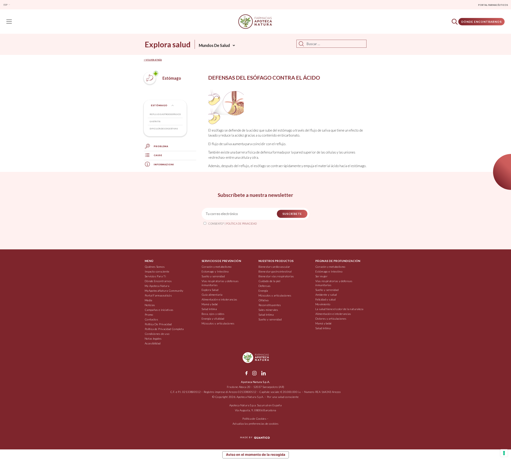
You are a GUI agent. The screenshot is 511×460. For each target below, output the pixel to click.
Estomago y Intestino (215, 271)
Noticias (150, 305)
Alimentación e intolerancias (219, 299)
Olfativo (263, 300)
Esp (6, 4)
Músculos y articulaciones (218, 323)
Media (148, 300)
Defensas (264, 286)
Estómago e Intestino (329, 271)
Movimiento (323, 304)
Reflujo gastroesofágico (165, 114)
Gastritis (155, 121)
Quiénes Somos (155, 266)
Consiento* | (232, 223)
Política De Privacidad (158, 324)
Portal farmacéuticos (493, 5)
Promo (149, 314)
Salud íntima (209, 309)
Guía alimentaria (212, 294)
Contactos (151, 319)
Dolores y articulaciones (330, 318)
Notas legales (153, 338)
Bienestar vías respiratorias (276, 276)
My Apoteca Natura (157, 286)
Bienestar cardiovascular (274, 266)
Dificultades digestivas (164, 128)
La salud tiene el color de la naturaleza (339, 309)
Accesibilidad (153, 343)
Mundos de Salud (214, 45)
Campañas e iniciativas (159, 309)
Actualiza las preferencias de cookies (256, 423)
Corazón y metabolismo (217, 266)
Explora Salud (210, 289)
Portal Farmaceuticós (158, 295)
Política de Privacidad (241, 223)
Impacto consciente (157, 271)
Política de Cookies (254, 418)
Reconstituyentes (269, 305)
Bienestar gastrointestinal (275, 271)
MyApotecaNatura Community (164, 290)
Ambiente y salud (326, 294)
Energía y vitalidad (213, 318)
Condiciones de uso (157, 333)
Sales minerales (268, 309)
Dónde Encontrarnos (481, 21)
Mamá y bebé (210, 304)
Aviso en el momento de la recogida (255, 455)
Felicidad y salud (325, 299)
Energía (263, 290)
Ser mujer (321, 276)
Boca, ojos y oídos (213, 313)
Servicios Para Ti (155, 276)
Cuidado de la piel (269, 281)
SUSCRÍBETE (292, 213)
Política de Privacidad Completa (164, 329)
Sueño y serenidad (213, 276)
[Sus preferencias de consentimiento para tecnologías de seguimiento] (504, 453)
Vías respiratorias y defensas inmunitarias (220, 283)
